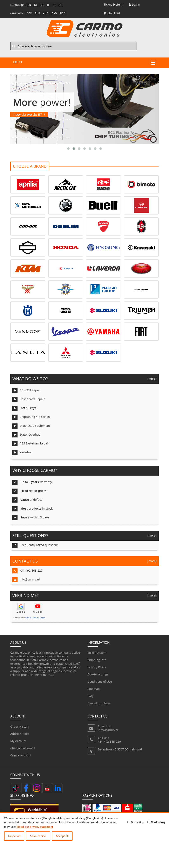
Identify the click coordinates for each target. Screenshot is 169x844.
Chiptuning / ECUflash (35, 417)
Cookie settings (98, 674)
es (60, 4)
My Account (18, 741)
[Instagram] (36, 788)
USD (62, 13)
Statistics (137, 822)
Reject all (14, 836)
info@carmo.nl (30, 579)
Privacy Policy (97, 667)
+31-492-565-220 (31, 570)
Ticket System (97, 653)
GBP (29, 13)
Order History (19, 726)
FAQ (90, 696)
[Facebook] (26, 788)
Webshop (26, 452)
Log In (136, 4)
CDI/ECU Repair (30, 390)
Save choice (38, 836)
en (29, 4)
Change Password (22, 748)
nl (35, 4)
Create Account (20, 755)
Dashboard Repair (32, 399)
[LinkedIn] (57, 788)
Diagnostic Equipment (35, 426)
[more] (151, 379)
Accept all (62, 836)
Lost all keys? (28, 408)
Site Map (94, 689)
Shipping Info (97, 660)
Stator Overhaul (30, 434)
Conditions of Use (100, 681)
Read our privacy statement (35, 826)
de (42, 4)
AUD (45, 13)
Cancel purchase (99, 703)
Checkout (113, 13)
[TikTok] (15, 788)
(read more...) (44, 675)
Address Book (19, 734)
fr (54, 4)
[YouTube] (47, 788)
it (48, 4)
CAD (54, 13)
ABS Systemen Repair (34, 443)
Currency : (17, 13)
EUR (37, 13)
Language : (17, 5)
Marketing (157, 822)
